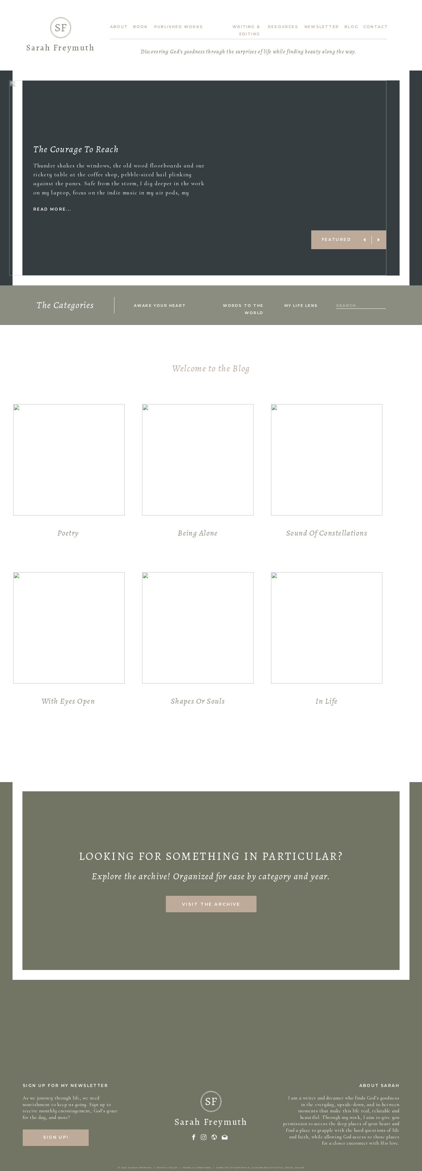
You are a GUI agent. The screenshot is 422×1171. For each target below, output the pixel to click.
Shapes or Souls (198, 701)
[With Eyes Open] (69, 628)
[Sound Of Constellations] (326, 459)
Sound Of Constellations (326, 533)
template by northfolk (233, 1167)
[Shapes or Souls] (198, 628)
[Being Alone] (198, 459)
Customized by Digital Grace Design (278, 1167)
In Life (327, 701)
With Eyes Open (68, 701)
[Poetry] (69, 459)
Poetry (68, 533)
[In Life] (326, 628)
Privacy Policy (167, 1167)
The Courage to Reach (76, 149)
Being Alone (198, 533)
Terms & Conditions (197, 1167)
